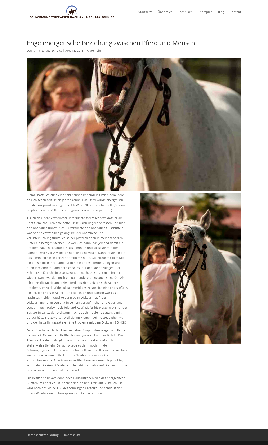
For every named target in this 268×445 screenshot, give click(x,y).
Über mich (165, 12)
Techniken (185, 12)
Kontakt (235, 12)
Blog (221, 12)
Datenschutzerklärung (43, 435)
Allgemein (94, 50)
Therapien (205, 12)
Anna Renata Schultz (47, 50)
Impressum (72, 435)
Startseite (145, 12)
